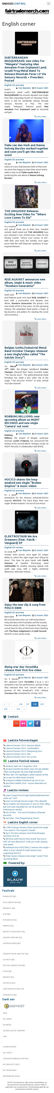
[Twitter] (30, 723)
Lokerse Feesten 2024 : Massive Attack (23, 745)
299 (42, 704)
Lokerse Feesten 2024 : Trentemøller (22, 748)
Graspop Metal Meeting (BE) (16, 954)
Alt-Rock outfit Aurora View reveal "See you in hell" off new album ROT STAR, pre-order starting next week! (25, 842)
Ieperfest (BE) (9, 908)
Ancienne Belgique (11, 1076)
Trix (5, 1036)
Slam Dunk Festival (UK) (13, 989)
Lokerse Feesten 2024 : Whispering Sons (24, 751)
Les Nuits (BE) (9, 960)
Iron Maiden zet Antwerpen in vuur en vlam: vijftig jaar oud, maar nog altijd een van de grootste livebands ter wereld (26, 807)
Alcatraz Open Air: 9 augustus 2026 (21, 766)
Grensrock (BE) (10, 995)
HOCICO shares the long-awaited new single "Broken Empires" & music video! (22, 483)
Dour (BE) (7, 971)
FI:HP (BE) (7, 914)
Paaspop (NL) (8, 977)
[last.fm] (16, 723)
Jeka (5, 1013)
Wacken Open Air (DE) (12, 937)
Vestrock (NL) (9, 983)
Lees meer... (42, 116)
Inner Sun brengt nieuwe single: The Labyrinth (26, 801)
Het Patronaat (10, 1070)
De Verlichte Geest (11, 1064)
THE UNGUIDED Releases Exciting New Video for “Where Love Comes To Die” (25, 214)
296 (20, 704)
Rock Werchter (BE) (12, 902)
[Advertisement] (27, 732)
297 (28, 704)
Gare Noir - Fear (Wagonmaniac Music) (22, 818)
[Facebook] (37, 723)
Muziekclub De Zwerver (14, 1031)
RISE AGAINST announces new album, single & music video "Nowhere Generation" (24, 283)
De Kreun (7, 1025)
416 (18, 709)
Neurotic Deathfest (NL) (14, 932)
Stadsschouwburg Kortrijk (16, 1058)
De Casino (7, 1019)
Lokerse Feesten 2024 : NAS (18, 754)
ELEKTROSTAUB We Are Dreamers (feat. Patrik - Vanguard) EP (20, 540)
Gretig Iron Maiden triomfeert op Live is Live (25, 780)
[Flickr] (23, 723)
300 (5, 709)
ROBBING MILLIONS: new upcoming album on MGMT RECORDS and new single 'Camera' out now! (22, 421)
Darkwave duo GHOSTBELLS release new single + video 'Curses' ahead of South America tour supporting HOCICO (26, 850)
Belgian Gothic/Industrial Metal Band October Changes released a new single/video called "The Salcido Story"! (25, 352)
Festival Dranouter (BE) (14, 965)
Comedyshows (9, 1047)
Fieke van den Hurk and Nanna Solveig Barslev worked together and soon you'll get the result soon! (26, 150)
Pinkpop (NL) (8, 926)
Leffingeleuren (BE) (12, 943)
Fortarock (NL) (10, 920)
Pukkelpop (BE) (9, 896)
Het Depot (8, 1053)
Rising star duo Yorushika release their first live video (22, 668)
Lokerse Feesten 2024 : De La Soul (21, 757)
